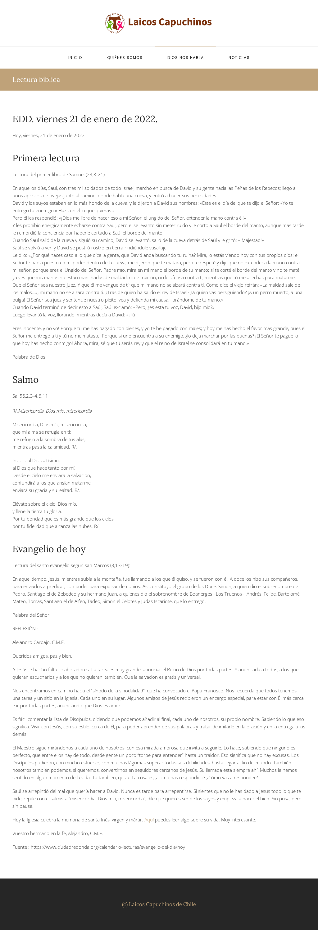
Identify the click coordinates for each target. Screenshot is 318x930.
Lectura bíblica (36, 79)
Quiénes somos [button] (125, 57)
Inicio (75, 57)
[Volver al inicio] (159, 23)
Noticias (239, 57)
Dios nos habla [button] (185, 57)
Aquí (149, 819)
